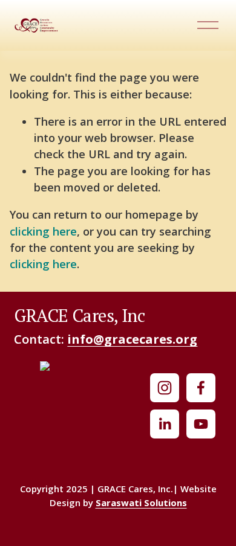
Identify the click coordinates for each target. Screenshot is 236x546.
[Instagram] (164, 387)
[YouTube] (200, 424)
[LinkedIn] (164, 424)
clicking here (43, 231)
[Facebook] (200, 387)
